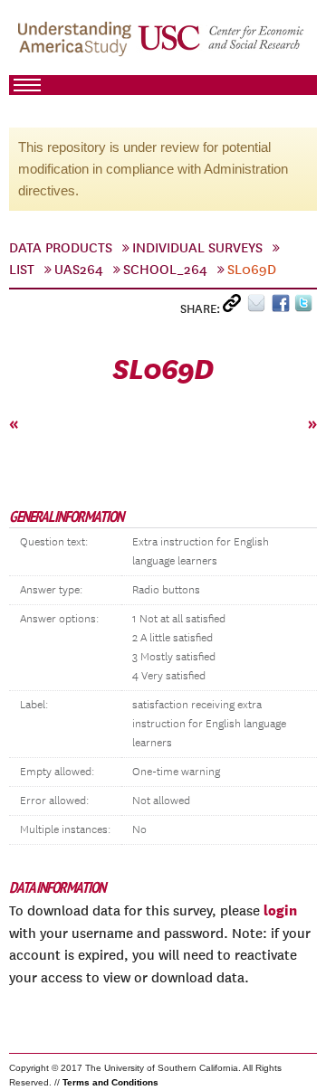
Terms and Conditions (110, 1082)
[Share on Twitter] (305, 307)
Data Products (60, 248)
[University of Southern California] (222, 46)
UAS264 (78, 269)
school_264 (165, 269)
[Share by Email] (259, 307)
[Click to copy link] (235, 307)
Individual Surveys (197, 248)
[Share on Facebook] (283, 307)
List (21, 269)
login (280, 910)
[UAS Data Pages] (77, 46)
